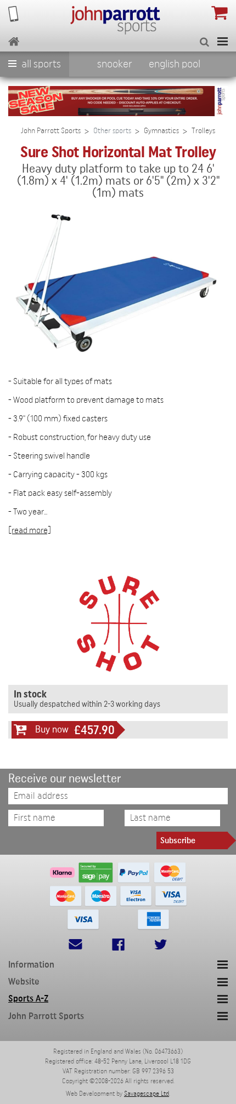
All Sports (40, 64)
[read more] (29, 530)
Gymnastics (161, 131)
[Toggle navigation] (222, 41)
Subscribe (177, 840)
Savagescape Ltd (146, 1093)
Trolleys (203, 131)
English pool (174, 64)
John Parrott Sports (51, 131)
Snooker (114, 64)
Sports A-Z (28, 998)
